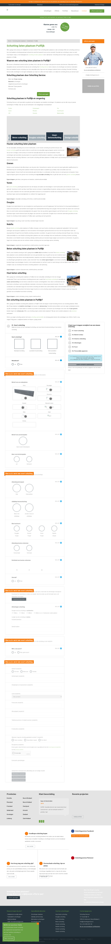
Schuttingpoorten (36, 921)
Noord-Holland (27, 802)
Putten (10, 108)
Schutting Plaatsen (40, 941)
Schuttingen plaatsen (37, 914)
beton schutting (60, 252)
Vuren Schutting (60, 919)
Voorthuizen (60, 111)
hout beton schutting (51, 279)
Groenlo (35, 113)
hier (70, 17)
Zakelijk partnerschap (37, 917)
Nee (21, 364)
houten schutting (11, 150)
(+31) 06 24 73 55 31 (92, 69)
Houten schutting (60, 924)
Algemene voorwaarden (66, 939)
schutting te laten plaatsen (36, 54)
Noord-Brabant (27, 798)
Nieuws (77, 939)
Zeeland (25, 814)
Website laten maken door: (51, 939)
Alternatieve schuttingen (37, 919)
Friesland (9, 806)
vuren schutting (13, 186)
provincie (74, 311)
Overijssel (26, 806)
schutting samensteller (37, 317)
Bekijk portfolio (78, 816)
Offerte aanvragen (97, 11)
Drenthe (9, 798)
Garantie (83, 939)
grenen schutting (71, 174)
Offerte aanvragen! (43, 94)
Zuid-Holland (27, 818)
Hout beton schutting (61, 914)
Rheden (35, 111)
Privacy (40, 939)
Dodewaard (36, 108)
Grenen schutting (60, 929)
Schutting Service (44, 67)
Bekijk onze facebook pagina (80, 835)
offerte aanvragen (89, 41)
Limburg (9, 818)
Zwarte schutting (60, 931)
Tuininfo (89, 939)
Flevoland (10, 802)
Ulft (9, 113)
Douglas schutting (73, 211)
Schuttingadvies (28, 941)
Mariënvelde (60, 113)
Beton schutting (60, 921)
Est (58, 108)
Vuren (10, 111)
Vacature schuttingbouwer (15, 941)
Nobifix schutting (15, 228)
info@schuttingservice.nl (92, 75)
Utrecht (25, 810)
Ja (15, 364)
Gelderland (10, 810)
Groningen (10, 814)
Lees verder (30, 846)
